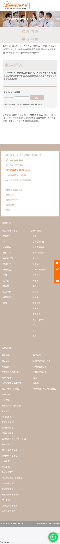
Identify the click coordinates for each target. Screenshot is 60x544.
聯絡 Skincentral (54, 524)
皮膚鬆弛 (7, 269)
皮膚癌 (35, 308)
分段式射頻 (7, 417)
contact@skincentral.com (20, 180)
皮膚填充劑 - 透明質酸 (11, 405)
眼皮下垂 (7, 253)
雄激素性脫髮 (38, 247)
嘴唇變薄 (7, 297)
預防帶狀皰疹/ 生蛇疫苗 (12, 478)
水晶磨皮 (6, 461)
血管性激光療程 (8, 511)
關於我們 (10, 195)
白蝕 (34, 325)
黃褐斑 (35, 281)
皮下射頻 (6, 500)
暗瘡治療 (6, 361)
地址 (8, 210)
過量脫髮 (36, 264)
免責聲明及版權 (42, 524)
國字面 (6, 286)
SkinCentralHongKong (17, 175)
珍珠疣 (35, 292)
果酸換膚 (6, 366)
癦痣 (34, 286)
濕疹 (34, 336)
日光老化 (7, 292)
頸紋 (5, 275)
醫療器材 (10, 205)
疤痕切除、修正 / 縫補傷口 (44, 389)
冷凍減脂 (6, 400)
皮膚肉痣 (36, 314)
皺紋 (5, 303)
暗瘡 (34, 236)
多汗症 (35, 258)
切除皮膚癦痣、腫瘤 (42, 361)
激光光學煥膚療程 (9, 450)
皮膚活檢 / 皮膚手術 (10, 372)
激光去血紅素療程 (9, 455)
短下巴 (6, 281)
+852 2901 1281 (16, 160)
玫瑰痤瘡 (36, 303)
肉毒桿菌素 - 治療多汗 (11, 383)
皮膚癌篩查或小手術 (10, 494)
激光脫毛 (6, 444)
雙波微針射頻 (8, 422)
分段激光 (6, 411)
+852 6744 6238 (15, 165)
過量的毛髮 (8, 258)
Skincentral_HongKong (18, 170)
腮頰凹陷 (7, 264)
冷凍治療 (6, 394)
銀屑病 (35, 297)
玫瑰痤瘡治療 (8, 483)
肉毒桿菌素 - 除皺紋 (10, 389)
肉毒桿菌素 (7, 378)
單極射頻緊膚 (8, 428)
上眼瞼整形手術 (40, 366)
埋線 (35, 378)
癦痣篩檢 (6, 467)
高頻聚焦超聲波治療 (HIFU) (14, 439)
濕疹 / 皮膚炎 (38, 253)
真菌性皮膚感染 (39, 269)
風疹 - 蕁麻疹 (38, 320)
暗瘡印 (6, 236)
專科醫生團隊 (12, 200)
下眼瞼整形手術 (40, 372)
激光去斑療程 (8, 472)
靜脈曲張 (36, 275)
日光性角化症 (38, 242)
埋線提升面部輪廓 (9, 506)
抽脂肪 (36, 383)
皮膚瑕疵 (7, 247)
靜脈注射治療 (8, 489)
